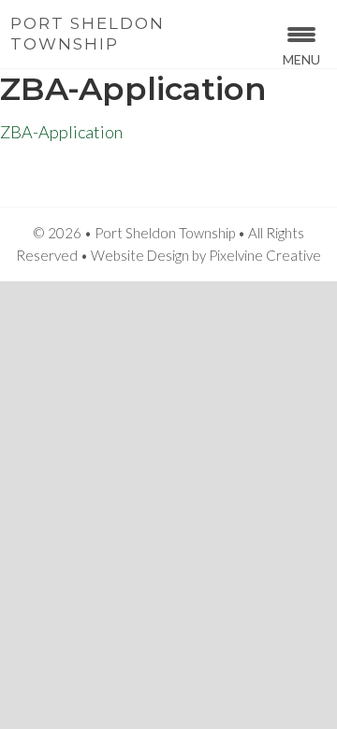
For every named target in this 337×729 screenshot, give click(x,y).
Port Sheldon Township (87, 33)
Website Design (140, 255)
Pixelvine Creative (265, 255)
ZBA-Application (61, 132)
